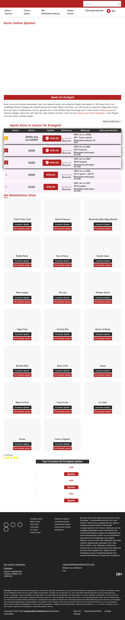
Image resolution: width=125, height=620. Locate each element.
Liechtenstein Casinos (63, 527)
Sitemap (76, 614)
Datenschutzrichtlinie (93, 611)
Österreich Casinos (62, 519)
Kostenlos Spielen (22, 224)
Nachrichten (59, 530)
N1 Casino (34, 530)
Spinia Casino (35, 521)
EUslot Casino (35, 532)
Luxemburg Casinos (62, 521)
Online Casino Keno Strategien (90, 113)
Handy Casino (70, 12)
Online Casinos (8, 12)
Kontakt (108, 611)
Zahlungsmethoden (93, 10)
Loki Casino (34, 527)
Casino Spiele (27, 12)
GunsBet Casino (36, 519)
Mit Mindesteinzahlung (51, 12)
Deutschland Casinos (62, 524)
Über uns (77, 611)
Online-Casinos (106, 110)
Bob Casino (34, 524)
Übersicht (66, 141)
